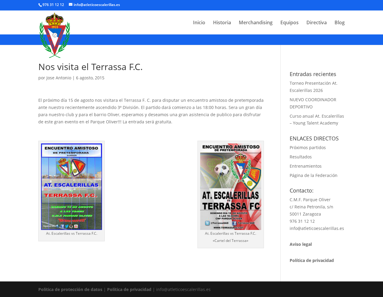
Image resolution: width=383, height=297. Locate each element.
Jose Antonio (58, 78)
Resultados (301, 157)
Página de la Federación (314, 175)
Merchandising (256, 23)
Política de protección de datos (70, 289)
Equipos (289, 23)
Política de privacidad (129, 289)
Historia (222, 23)
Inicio (199, 23)
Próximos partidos (308, 147)
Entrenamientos (306, 166)
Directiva (316, 23)
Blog (340, 23)
